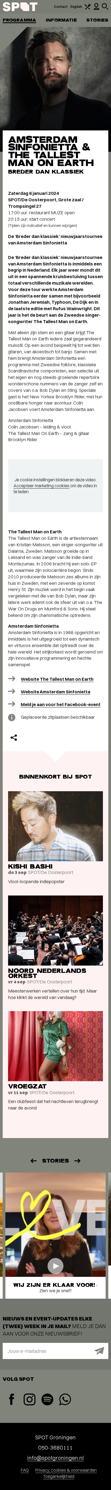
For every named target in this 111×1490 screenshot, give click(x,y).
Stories (97, 20)
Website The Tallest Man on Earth (57, 679)
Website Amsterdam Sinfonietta (55, 691)
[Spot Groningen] (20, 6)
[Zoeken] (105, 8)
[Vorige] (33, 1161)
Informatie (61, 20)
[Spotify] (47, 1400)
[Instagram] (29, 1400)
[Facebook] (11, 1400)
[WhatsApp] (65, 1400)
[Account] (96, 9)
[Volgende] (77, 1161)
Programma (19, 20)
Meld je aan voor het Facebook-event (60, 704)
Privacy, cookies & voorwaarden (66, 1470)
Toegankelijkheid (58, 1476)
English (76, 7)
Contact (61, 7)
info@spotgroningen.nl (55, 1457)
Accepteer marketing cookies (41, 485)
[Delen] (13, 737)
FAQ (25, 1470)
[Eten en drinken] (88, 8)
